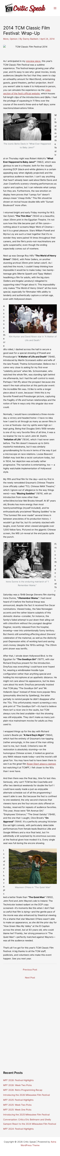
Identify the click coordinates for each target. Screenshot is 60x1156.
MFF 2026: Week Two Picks (17, 1085)
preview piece (33, 61)
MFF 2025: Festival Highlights (18, 1100)
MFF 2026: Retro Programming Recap (22, 1090)
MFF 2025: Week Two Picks (17, 1105)
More (5, 39)
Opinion (13, 39)
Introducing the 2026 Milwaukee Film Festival (26, 1095)
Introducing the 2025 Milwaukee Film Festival (26, 1114)
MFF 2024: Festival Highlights (18, 1129)
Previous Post (30, 969)
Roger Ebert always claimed (41, 764)
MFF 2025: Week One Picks (17, 1109)
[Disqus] (30, 1021)
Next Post (30, 977)
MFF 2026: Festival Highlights (18, 1080)
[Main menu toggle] (55, 8)
